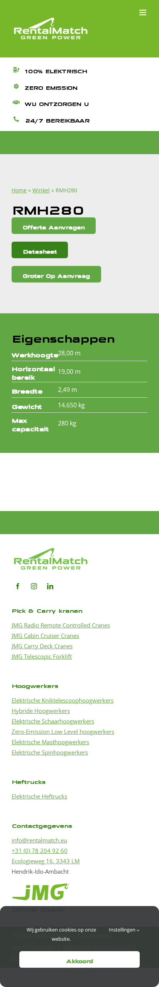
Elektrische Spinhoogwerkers (50, 752)
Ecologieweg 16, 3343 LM (46, 861)
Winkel (41, 190)
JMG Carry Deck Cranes (42, 646)
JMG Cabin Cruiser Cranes (45, 635)
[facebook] (18, 586)
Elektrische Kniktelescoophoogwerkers (62, 700)
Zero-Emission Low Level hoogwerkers (63, 731)
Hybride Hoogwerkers (41, 711)
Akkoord (79, 959)
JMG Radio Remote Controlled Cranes (61, 625)
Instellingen (123, 929)
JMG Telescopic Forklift (42, 656)
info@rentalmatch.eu (39, 840)
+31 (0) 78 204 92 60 (40, 850)
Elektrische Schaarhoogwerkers (53, 721)
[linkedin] (50, 586)
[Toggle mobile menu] (143, 12)
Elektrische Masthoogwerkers (50, 742)
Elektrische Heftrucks (39, 796)
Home (19, 190)
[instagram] (34, 586)
